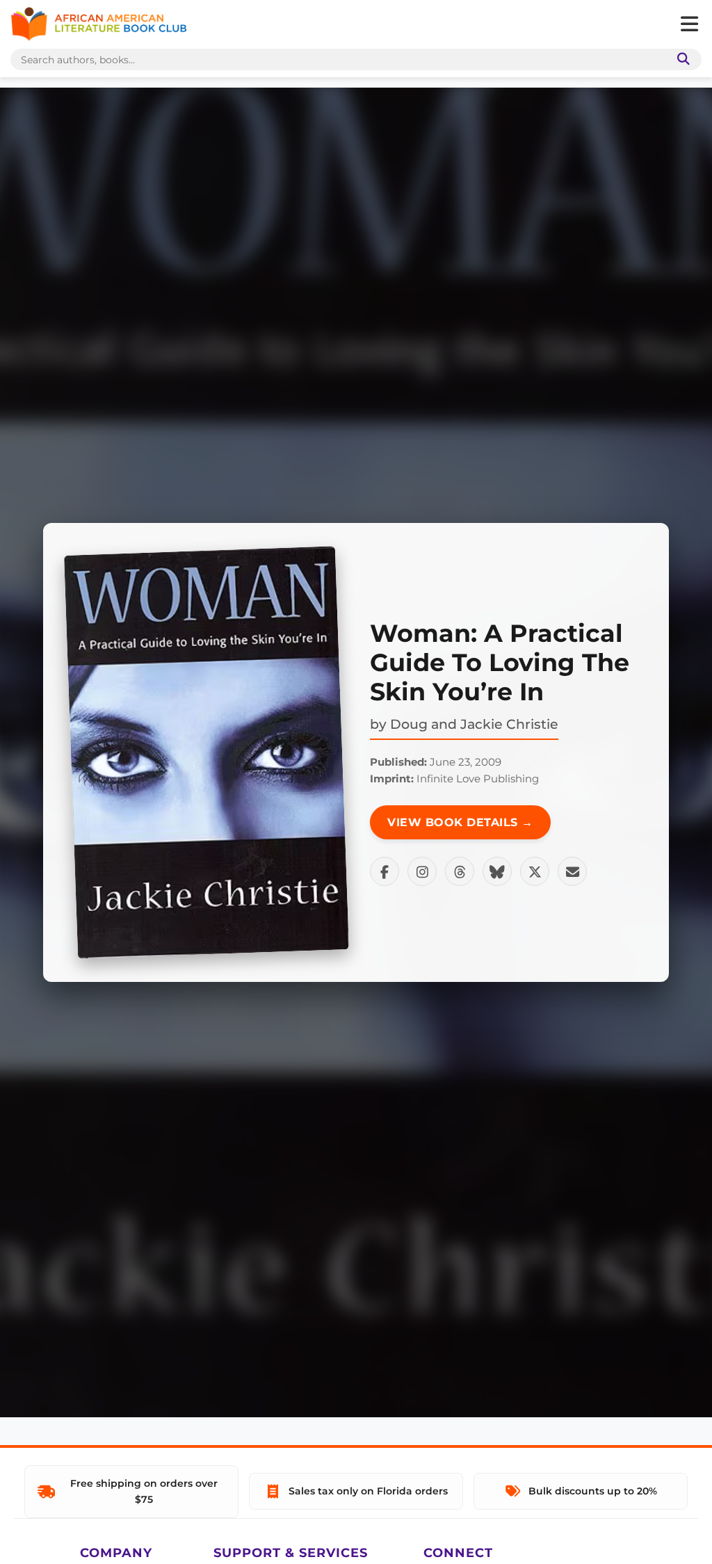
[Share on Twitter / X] (534, 871)
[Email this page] (572, 871)
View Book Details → (460, 822)
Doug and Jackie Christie (474, 724)
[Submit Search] (680, 59)
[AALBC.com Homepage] (98, 24)
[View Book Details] (206, 752)
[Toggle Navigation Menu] (689, 24)
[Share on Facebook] (384, 871)
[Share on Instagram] (422, 871)
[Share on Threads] (459, 871)
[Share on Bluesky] (497, 871)
